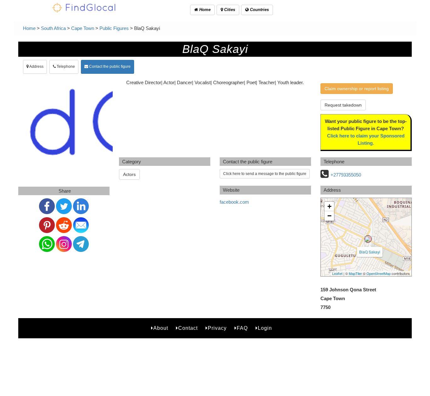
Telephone (65, 66)
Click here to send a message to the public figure (264, 174)
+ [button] (329, 206)
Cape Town (82, 28)
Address (36, 66)
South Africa (53, 28)
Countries (259, 9)
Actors (129, 174)
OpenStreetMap (378, 273)
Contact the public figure (109, 66)
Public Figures (114, 28)
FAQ (242, 328)
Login (265, 328)
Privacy (217, 328)
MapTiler (355, 273)
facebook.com (234, 202)
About (160, 328)
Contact (188, 328)
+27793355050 (346, 175)
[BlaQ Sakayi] (368, 239)
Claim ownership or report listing (357, 88)
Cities (229, 9)
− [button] (329, 216)
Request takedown (343, 105)
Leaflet (337, 273)
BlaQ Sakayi (369, 251)
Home (204, 9)
